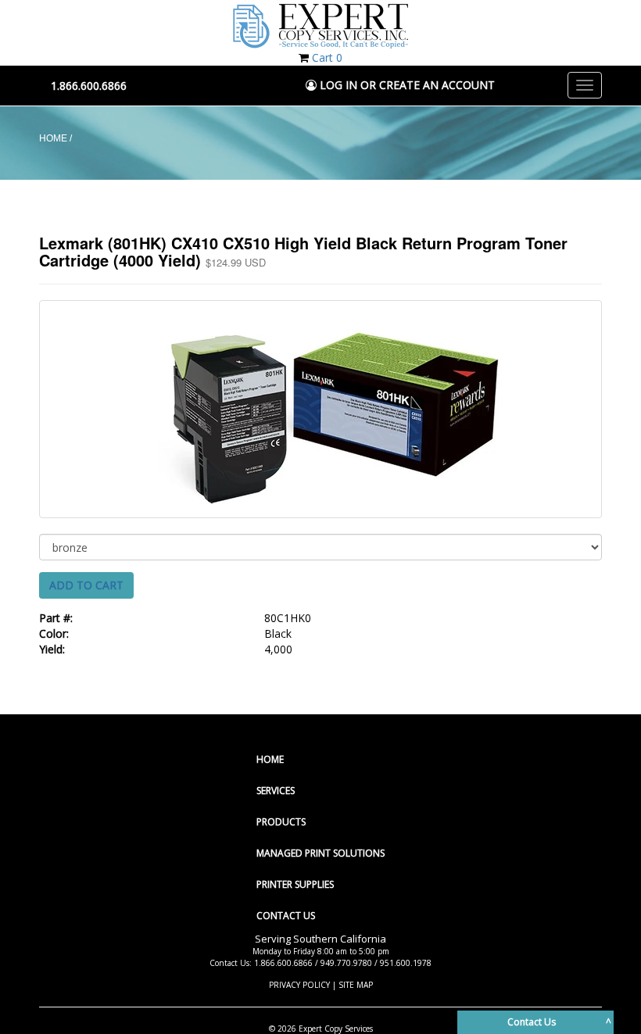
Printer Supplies (295, 884)
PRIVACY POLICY (299, 984)
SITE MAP (355, 984)
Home (270, 759)
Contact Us (285, 915)
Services (275, 790)
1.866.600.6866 (89, 85)
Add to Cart (86, 585)
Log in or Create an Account (406, 84)
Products (281, 821)
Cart (327, 57)
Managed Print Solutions (320, 853)
